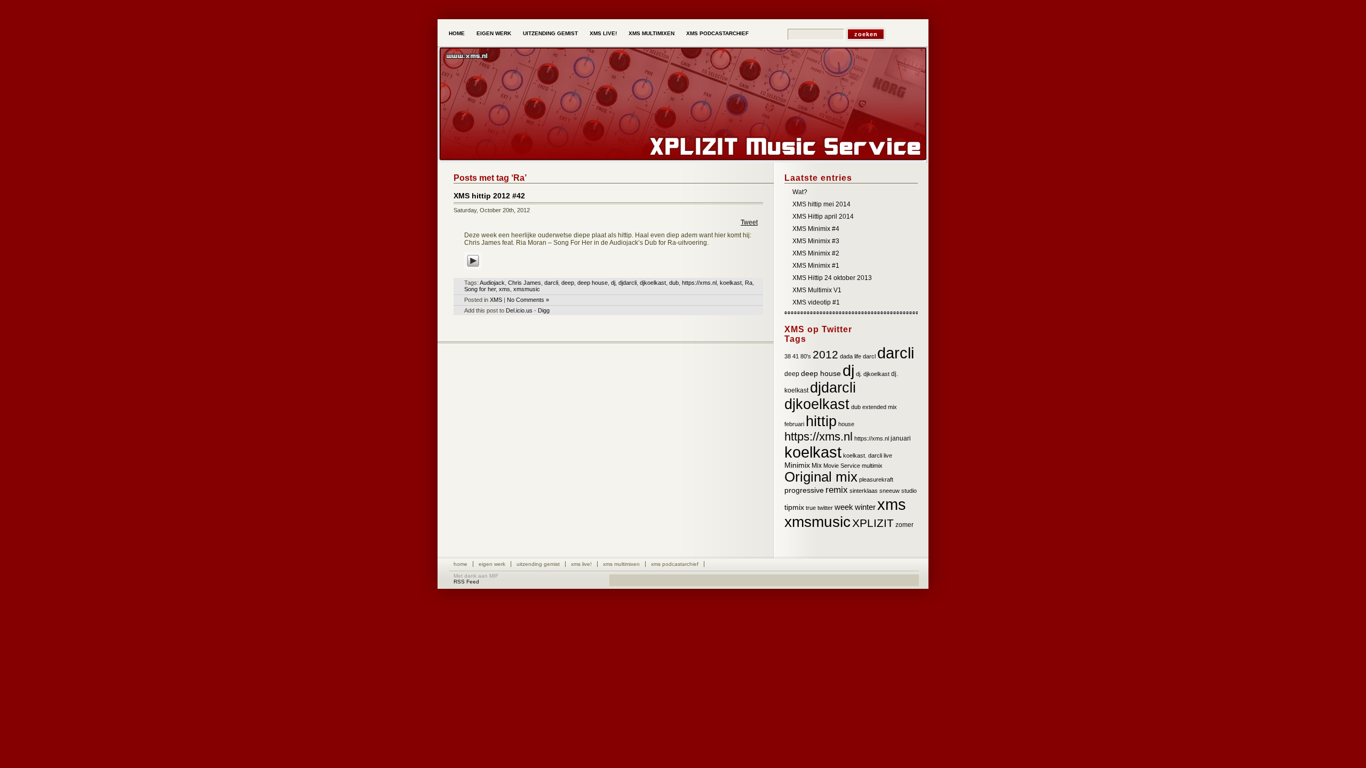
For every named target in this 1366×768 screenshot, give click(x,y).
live (888, 455)
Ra (748, 282)
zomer (904, 525)
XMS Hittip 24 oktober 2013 (832, 278)
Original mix (820, 476)
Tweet (749, 222)
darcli (551, 282)
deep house (592, 282)
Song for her (480, 289)
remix (836, 490)
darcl (869, 356)
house (846, 424)
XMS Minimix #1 (815, 265)
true (811, 508)
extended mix (879, 407)
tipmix (794, 507)
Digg (544, 310)
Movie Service (841, 465)
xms (504, 289)
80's (805, 356)
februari (794, 424)
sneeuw (889, 490)
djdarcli (627, 282)
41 (795, 356)
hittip (821, 421)
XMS (496, 300)
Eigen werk (493, 33)
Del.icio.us (519, 310)
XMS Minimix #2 (815, 253)
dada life (850, 356)
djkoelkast (653, 282)
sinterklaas (863, 490)
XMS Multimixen (651, 33)
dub (674, 282)
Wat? (799, 192)
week (844, 507)
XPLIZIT (873, 523)
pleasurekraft (876, 479)
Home (457, 33)
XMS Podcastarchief (717, 33)
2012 (825, 354)
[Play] (473, 270)
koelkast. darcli (862, 455)
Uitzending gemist (550, 33)
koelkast (731, 282)
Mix (817, 465)
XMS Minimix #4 (815, 229)
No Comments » (528, 300)
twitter (825, 508)
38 (787, 356)
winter (865, 507)
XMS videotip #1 (816, 302)
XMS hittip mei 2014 (821, 204)
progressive (804, 490)
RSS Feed (466, 582)
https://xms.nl (699, 282)
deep (567, 282)
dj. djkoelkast (873, 374)
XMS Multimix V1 (816, 290)
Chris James (524, 282)
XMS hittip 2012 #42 (489, 195)
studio (909, 490)
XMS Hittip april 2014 (823, 216)
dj (613, 282)
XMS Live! (603, 33)
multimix (872, 465)
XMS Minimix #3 (815, 241)
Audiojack (492, 282)
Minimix (797, 465)
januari (901, 438)
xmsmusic (526, 289)
